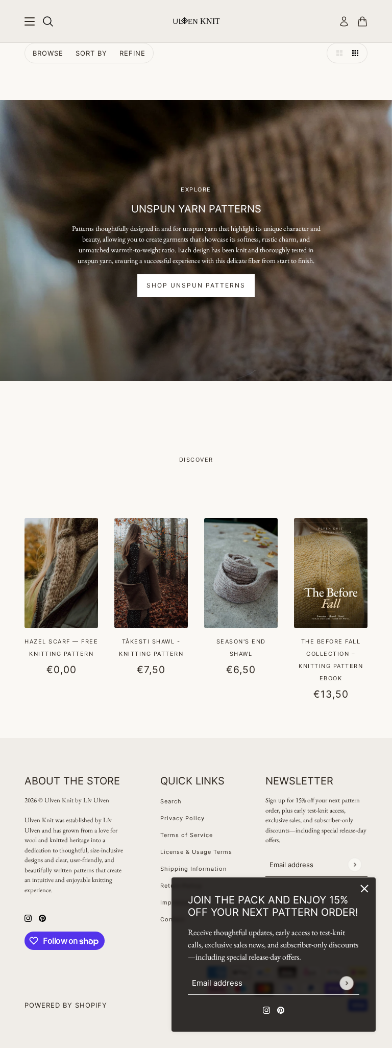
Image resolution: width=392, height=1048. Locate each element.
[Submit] (346, 983)
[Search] (48, 21)
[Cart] (362, 21)
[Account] (344, 21)
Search (171, 801)
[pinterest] (280, 1009)
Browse (48, 53)
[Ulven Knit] (196, 20)
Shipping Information (193, 868)
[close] (364, 889)
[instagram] (266, 1009)
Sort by (91, 53)
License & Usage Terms (196, 851)
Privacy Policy (182, 818)
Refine (132, 53)
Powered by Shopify (65, 1005)
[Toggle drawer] (29, 21)
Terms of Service (186, 835)
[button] (337, 53)
